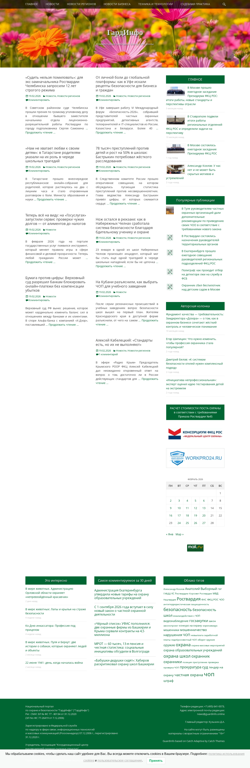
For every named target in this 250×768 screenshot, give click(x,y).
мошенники (171, 630)
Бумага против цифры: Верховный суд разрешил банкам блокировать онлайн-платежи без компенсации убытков (55, 284)
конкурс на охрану (190, 625)
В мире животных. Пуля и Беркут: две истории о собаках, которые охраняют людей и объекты (56, 646)
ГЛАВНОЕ (31, 4)
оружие (169, 645)
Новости (51, 96)
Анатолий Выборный (201, 589)
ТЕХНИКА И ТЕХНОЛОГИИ (155, 4)
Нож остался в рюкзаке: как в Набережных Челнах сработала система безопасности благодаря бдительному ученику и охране (124, 225)
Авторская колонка (195, 306)
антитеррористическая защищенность (186, 604)
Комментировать (39, 100)
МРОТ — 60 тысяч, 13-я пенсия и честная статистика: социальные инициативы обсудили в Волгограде (121, 647)
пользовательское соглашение (119, 760)
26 (195, 523)
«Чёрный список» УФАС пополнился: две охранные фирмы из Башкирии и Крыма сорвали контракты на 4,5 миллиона (122, 629)
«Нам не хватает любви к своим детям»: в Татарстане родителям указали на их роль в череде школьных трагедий (52, 154)
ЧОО (221, 599)
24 (179, 523)
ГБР (220, 589)
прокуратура (190, 666)
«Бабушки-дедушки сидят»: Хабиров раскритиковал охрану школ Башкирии (124, 662)
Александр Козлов (173, 588)
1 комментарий (108, 354)
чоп (209, 674)
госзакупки (198, 620)
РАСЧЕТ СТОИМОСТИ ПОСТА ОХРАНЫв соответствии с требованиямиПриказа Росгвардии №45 (195, 412)
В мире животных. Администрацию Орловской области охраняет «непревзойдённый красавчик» (49, 593)
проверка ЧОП (171, 667)
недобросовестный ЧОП (184, 639)
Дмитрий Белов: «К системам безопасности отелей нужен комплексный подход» (194, 364)
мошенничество (193, 629)
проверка (213, 662)
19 (195, 515)
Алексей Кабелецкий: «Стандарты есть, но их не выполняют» (124, 342)
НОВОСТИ (52, 4)
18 (187, 515)
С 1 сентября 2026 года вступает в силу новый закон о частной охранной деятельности (123, 611)
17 (179, 515)
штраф (168, 681)
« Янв (169, 534)
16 (170, 515)
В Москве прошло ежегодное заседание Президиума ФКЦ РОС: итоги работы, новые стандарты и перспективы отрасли (192, 96)
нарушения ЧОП (176, 635)
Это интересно (56, 580)
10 (179, 508)
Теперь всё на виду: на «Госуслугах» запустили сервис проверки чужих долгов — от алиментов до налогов (55, 219)
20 (203, 515)
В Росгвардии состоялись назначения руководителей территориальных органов (200, 240)
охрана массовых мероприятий (208, 645)
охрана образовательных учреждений (192, 650)
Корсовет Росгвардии (200, 593)
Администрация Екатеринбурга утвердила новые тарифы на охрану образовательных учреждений (121, 594)
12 (195, 508)
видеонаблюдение (175, 621)
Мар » (180, 534)
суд (205, 667)
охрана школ (177, 656)
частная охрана (188, 674)
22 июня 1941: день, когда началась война (54, 662)
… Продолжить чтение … (50, 199)
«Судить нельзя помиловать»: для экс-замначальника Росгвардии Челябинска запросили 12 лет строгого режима (54, 83)
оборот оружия (206, 639)
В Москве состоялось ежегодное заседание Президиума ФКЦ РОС (202, 149)
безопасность (177, 609)
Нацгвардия (169, 599)
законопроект (170, 625)
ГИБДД (167, 593)
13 (203, 508)
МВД (215, 593)
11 (187, 508)
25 (187, 523)
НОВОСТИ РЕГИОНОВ (81, 4)
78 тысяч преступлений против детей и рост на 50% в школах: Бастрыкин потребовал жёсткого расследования (124, 154)
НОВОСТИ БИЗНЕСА (117, 4)
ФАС (203, 599)
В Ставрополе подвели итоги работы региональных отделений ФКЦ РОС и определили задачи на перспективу (194, 124)
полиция (187, 662)
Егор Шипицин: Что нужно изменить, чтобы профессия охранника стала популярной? (191, 343)
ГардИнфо (125, 32)
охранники (172, 661)
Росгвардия (189, 599)
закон (212, 621)
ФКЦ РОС (212, 599)
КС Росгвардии (179, 593)
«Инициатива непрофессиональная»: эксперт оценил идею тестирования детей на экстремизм (195, 384)
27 (203, 523)
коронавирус (210, 625)
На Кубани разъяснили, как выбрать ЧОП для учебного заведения (127, 283)
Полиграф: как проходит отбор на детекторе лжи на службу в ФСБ (202, 274)
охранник (200, 656)
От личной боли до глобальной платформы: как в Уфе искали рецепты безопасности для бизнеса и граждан (126, 83)
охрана (183, 644)
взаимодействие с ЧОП (186, 615)
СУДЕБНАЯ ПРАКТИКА (195, 4)
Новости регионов (68, 96)
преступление (200, 662)
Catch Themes (216, 741)
